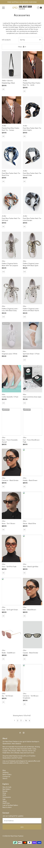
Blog (4, 770)
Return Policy (7, 774)
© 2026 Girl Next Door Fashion (13, 836)
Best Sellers (6, 789)
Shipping (5, 772)
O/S (3, 271)
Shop (4, 793)
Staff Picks (6, 803)
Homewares (7, 797)
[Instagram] (23, 733)
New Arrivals (7, 787)
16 (26, 720)
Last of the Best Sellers (10, 805)
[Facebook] (20, 733)
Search (5, 778)
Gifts (4, 795)
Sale (4, 799)
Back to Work (7, 807)
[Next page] (29, 720)
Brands (5, 791)
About (5, 801)
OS (3, 89)
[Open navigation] (3, 7)
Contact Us (6, 776)
